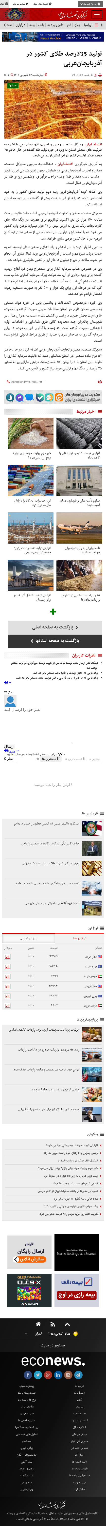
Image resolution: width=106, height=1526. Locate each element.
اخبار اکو (79, 1454)
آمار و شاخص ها (26, 1420)
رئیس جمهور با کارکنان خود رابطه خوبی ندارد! (71, 1153)
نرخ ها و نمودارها (27, 1399)
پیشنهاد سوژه (26, 1386)
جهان (77, 25)
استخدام (26, 1441)
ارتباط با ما (79, 1392)
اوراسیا (88, 25)
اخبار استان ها (79, 1461)
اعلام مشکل (79, 1427)
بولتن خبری (26, 1448)
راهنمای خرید (26, 1468)
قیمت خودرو (27, 1413)
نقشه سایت (79, 1413)
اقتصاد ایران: (93, 144)
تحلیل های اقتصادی (26, 1434)
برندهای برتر (26, 1482)
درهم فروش (90, 1005)
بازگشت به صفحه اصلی (53, 627)
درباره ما (79, 1386)
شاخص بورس (27, 1406)
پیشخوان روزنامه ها (79, 1475)
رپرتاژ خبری (26, 1489)
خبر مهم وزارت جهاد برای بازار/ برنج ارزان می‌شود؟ (68, 1168)
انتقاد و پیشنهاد (79, 1420)
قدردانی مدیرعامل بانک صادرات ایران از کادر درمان (68, 1191)
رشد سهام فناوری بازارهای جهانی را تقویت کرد (71, 1206)
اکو (69, 25)
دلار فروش (91, 986)
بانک (41, 25)
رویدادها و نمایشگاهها (26, 1427)
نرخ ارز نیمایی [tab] (28, 938)
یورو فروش (90, 996)
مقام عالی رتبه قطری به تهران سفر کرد (76, 1198)
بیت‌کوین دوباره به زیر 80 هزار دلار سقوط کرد (71, 1176)
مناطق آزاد (79, 1489)
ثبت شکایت (26, 1475)
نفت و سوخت (19, 4)
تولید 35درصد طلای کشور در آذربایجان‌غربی (64, 58)
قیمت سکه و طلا (26, 1392)
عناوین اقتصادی (79, 1448)
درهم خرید (90, 976)
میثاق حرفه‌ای (79, 1434)
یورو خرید (91, 966)
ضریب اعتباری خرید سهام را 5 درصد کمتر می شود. (69, 1214)
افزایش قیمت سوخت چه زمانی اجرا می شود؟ (72, 1145)
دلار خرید (91, 957)
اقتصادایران (65, 164)
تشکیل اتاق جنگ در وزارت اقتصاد (78, 1160)
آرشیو (79, 1399)
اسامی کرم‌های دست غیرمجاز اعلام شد (75, 1183)
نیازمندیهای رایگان (26, 1454)
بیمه (32, 25)
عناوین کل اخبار (79, 1441)
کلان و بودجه (55, 25)
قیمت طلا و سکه (40, 4)
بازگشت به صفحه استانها (57, 641)
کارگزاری (21, 25)
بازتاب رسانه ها (79, 1468)
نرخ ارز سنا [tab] (79, 938)
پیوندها (79, 1406)
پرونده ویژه (79, 1482)
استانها (13, 85)
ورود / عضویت (90, 4)
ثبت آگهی (26, 1461)
